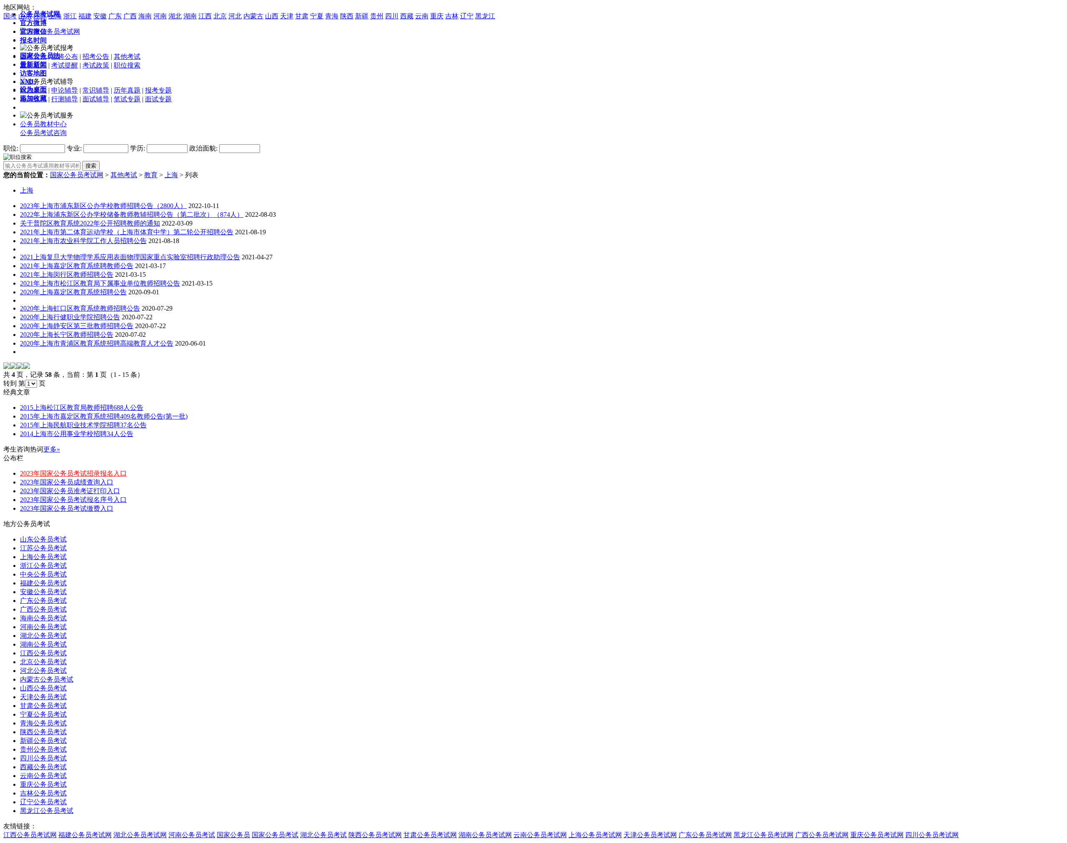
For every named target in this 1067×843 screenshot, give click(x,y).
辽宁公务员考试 (43, 801)
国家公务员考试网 (76, 174)
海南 (145, 16)
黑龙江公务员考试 (46, 810)
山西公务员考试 (43, 688)
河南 (160, 16)
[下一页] (20, 366)
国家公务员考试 (275, 834)
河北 (235, 16)
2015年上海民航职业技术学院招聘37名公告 (83, 425)
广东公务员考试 (43, 600)
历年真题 (127, 90)
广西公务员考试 (43, 609)
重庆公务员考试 (43, 784)
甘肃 (301, 16)
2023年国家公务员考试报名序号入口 (73, 499)
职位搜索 (127, 65)
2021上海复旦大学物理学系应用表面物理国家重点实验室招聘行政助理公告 (130, 257)
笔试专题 (127, 99)
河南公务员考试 (43, 626)
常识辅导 (96, 90)
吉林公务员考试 (43, 793)
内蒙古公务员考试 (46, 679)
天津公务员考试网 (650, 834)
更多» (51, 449)
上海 (171, 174)
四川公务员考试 (43, 758)
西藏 (406, 16)
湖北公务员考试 (43, 635)
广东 (115, 16)
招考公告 (96, 56)
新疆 (361, 16)
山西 (271, 16)
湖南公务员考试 (43, 644)
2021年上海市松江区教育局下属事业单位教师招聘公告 (100, 283)
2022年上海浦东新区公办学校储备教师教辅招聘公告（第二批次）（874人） (131, 214)
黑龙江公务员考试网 (764, 834)
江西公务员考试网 (30, 834)
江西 (205, 16)
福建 (85, 16)
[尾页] (26, 366)
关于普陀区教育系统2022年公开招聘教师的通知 (90, 223)
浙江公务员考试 (43, 565)
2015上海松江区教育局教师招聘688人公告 (81, 407)
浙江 (70, 16)
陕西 (346, 16)
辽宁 (466, 16)
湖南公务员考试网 (485, 834)
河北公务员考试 (43, 670)
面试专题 (158, 99)
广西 (130, 16)
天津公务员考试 (43, 696)
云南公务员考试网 (540, 834)
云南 (421, 16)
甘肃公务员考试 (43, 705)
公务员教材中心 (43, 124)
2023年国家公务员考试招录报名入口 (73, 473)
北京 (220, 16)
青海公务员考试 (43, 723)
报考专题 (158, 90)
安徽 (100, 16)
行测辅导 (64, 99)
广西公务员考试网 (822, 834)
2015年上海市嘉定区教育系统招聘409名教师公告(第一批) (104, 416)
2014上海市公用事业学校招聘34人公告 (76, 433)
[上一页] (13, 366)
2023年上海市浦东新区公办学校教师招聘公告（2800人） (103, 205)
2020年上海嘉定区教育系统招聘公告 (73, 292)
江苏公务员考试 (43, 548)
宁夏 (316, 16)
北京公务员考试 (43, 661)
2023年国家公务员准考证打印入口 (70, 490)
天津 (286, 16)
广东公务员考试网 (705, 834)
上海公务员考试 (43, 556)
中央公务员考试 (43, 574)
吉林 (451, 16)
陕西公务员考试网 (375, 834)
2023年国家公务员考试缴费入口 (66, 508)
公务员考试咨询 (43, 132)
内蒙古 (253, 16)
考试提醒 (64, 65)
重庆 (436, 16)
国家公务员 (233, 834)
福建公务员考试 (43, 583)
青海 (331, 16)
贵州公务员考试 (43, 749)
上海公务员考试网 (595, 834)
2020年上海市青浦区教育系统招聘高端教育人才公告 (96, 343)
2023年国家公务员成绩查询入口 (66, 482)
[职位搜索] (17, 156)
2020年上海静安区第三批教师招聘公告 (76, 325)
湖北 (175, 16)
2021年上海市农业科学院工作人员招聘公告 (83, 240)
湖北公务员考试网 (140, 834)
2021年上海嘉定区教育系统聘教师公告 (76, 265)
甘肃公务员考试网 (430, 834)
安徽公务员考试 (43, 591)
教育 (151, 174)
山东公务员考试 (43, 539)
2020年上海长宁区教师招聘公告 (66, 334)
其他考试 (127, 56)
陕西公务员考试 (43, 731)
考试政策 (96, 65)
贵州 (376, 16)
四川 (391, 16)
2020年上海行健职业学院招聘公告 (70, 317)
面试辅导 (96, 99)
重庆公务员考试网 (877, 834)
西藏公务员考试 (43, 766)
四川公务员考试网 (932, 834)
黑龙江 (485, 16)
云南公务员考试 (43, 775)
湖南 (190, 16)
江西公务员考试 (43, 653)
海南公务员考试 (43, 618)
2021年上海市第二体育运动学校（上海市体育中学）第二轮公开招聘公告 (126, 232)
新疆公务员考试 (43, 740)
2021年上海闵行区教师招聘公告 (66, 274)
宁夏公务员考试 (43, 714)
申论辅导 (64, 90)
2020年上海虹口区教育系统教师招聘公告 (80, 308)
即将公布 (64, 56)
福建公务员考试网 (85, 834)
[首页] (6, 366)
